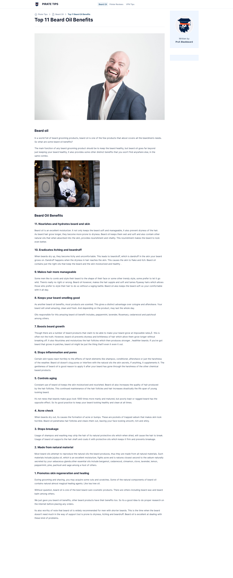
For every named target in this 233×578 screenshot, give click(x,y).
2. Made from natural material (54, 447)
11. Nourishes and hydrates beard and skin (62, 224)
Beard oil (41, 131)
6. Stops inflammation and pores (56, 352)
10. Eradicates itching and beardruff (58, 249)
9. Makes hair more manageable (55, 272)
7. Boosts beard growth (50, 326)
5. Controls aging (46, 378)
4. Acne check (44, 410)
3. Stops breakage (47, 429)
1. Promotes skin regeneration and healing (62, 473)
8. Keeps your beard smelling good (57, 297)
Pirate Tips (49, 4)
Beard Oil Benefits (49, 215)
